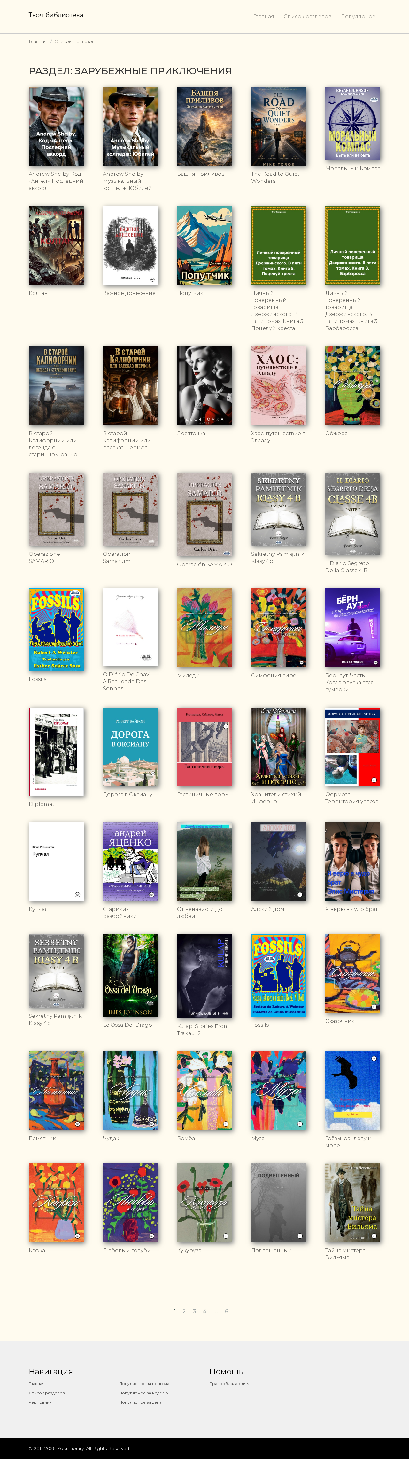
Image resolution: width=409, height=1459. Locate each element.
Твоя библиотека (56, 15)
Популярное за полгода (144, 1383)
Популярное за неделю (143, 1392)
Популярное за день (140, 1402)
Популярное (358, 16)
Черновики (40, 1402)
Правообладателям (229, 1383)
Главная (263, 16)
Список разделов (307, 16)
